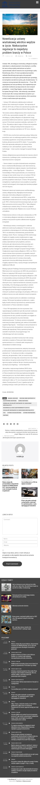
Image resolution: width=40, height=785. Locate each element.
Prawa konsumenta (17, 723)
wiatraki (5, 415)
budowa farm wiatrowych (27, 398)
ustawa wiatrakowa (29, 412)
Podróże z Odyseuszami (23, 781)
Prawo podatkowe (16, 752)
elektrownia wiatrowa (9, 400)
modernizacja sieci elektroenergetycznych (16, 407)
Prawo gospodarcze (17, 679)
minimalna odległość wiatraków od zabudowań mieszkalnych (17, 404)
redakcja (20, 56)
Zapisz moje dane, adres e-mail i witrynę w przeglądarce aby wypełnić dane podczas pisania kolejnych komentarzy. (18, 555)
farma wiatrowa (23, 400)
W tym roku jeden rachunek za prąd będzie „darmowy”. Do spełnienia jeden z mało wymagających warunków (23, 696)
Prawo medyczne (16, 652)
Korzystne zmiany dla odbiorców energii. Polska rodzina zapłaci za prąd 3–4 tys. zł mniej (24, 762)
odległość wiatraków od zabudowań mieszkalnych (18, 410)
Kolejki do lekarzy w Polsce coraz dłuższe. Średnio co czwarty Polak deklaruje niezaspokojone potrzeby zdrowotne (23, 656)
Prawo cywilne (15, 661)
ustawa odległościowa (14, 412)
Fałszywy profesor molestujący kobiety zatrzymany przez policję (23, 596)
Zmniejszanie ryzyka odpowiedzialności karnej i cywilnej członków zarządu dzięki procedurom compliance (24, 770)
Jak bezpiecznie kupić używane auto (13, 437)
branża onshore (13, 398)
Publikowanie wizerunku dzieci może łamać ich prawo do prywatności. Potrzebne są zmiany (24, 664)
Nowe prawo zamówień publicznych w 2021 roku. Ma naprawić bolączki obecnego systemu (24, 618)
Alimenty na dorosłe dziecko (20, 606)
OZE (4, 412)
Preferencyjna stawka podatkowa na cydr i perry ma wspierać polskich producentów (24, 755)
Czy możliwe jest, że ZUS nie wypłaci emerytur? (24, 689)
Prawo (30, 56)
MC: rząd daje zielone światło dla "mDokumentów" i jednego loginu (21, 628)
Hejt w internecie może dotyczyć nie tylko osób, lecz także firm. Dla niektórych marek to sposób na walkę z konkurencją (25, 586)
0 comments (34, 58)
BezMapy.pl (12, 779)
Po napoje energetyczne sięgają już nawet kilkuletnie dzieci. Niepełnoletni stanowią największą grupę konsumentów (23, 727)
